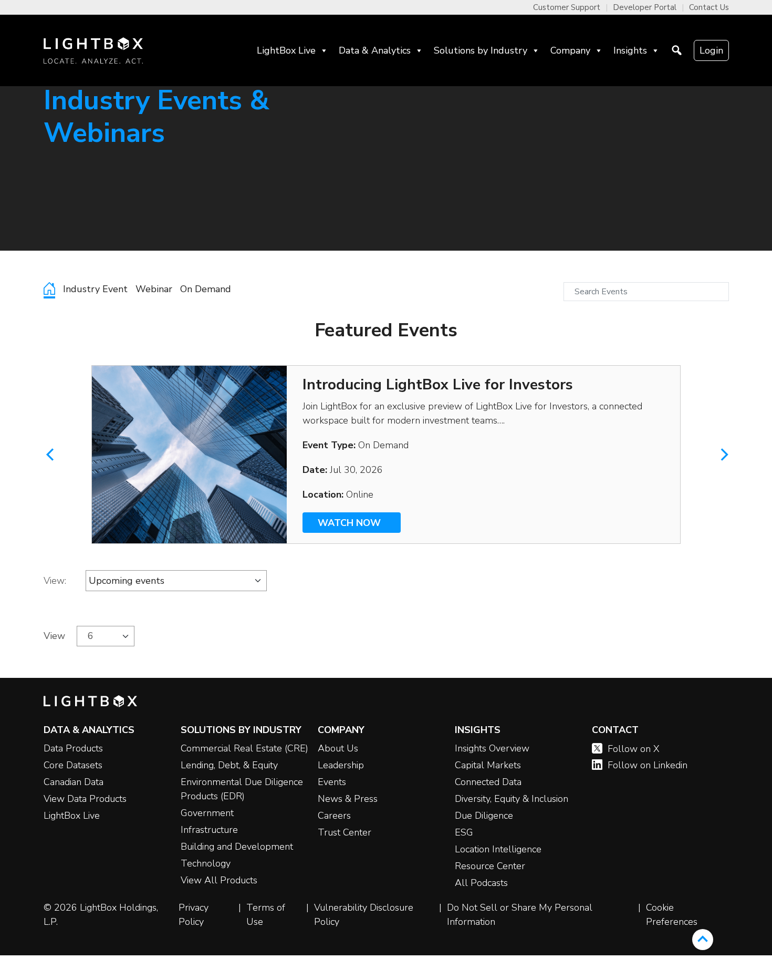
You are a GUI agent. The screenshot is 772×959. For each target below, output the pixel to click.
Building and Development (237, 846)
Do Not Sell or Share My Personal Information (519, 914)
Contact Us (709, 7)
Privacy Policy (193, 914)
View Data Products (85, 798)
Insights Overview (492, 748)
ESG (464, 832)
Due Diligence (484, 815)
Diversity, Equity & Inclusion (511, 798)
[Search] (676, 50)
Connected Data (488, 782)
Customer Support (566, 7)
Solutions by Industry (480, 50)
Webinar (153, 289)
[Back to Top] (702, 939)
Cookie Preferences (671, 914)
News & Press (348, 798)
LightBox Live (286, 50)
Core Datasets (73, 765)
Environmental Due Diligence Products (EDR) (242, 789)
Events (332, 782)
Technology (206, 863)
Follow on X (634, 749)
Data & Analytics (375, 50)
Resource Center (490, 866)
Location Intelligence (498, 849)
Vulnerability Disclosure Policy (363, 914)
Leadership (341, 765)
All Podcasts (481, 882)
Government (207, 813)
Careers (334, 815)
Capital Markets (488, 765)
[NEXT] (705, 454)
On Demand (205, 289)
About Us (338, 748)
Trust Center (344, 832)
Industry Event (95, 289)
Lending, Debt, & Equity (229, 765)
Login (711, 50)
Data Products (73, 748)
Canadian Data (73, 782)
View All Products (219, 880)
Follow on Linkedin (647, 765)
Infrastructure (209, 829)
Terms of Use (265, 914)
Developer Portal (644, 7)
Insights (630, 50)
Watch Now (352, 523)
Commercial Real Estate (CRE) (244, 748)
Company (570, 50)
